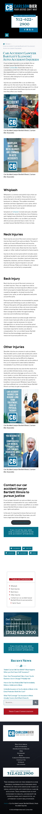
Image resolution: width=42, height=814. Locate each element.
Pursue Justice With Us (21, 522)
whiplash (16, 212)
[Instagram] (32, 29)
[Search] (35, 702)
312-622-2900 (24, 21)
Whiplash (14, 586)
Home (6, 803)
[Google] (30, 29)
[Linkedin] (27, 29)
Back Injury (14, 592)
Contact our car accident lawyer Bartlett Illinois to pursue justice (22, 599)
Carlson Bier (13, 67)
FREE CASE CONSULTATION (20, 771)
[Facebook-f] (24, 29)
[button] (7, 35)
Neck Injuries (15, 589)
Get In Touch (16, 603)
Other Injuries (15, 595)
